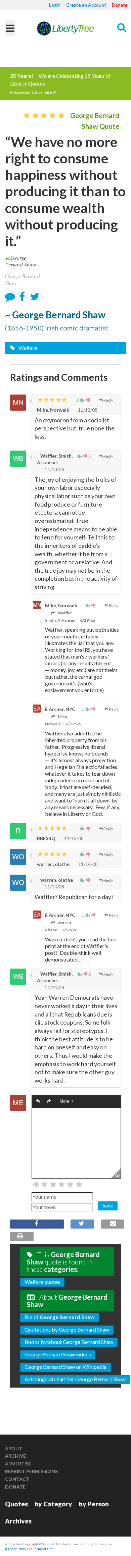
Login (54, 5)
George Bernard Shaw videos (58, 1354)
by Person (94, 1504)
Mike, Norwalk (53, 410)
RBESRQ (46, 838)
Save (107, 1205)
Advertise (18, 1463)
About (13, 1448)
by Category (53, 1504)
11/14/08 (87, 864)
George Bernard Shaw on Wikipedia (65, 1366)
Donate (120, 5)
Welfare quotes (42, 1282)
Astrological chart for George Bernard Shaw (75, 1379)
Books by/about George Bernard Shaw (69, 1342)
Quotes (16, 1504)
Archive (15, 1456)
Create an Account (86, 5)
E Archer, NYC (60, 709)
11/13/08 (54, 469)
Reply (108, 400)
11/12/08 (87, 410)
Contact (17, 1479)
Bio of (60, 1317)
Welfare (27, 348)
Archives (18, 1521)
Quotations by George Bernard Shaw (67, 1329)
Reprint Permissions (31, 1471)
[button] (38, 1101)
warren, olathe (53, 864)
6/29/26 (87, 620)
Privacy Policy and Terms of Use (29, 1549)
